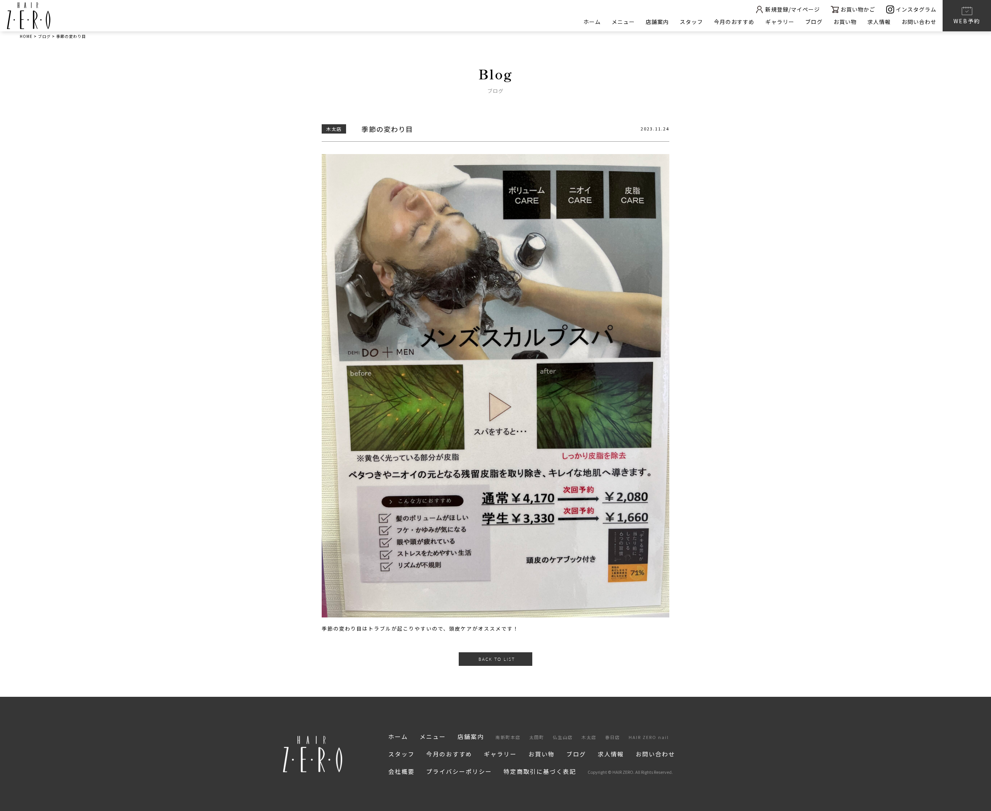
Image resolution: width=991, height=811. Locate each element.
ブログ (814, 22)
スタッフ (691, 22)
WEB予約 (966, 21)
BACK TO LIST (496, 659)
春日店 (612, 737)
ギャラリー (779, 22)
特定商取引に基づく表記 (540, 771)
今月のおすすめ (734, 22)
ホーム (592, 22)
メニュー (623, 22)
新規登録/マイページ (792, 9)
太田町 (536, 737)
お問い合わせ (919, 22)
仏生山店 (563, 737)
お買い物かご (857, 9)
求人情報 (879, 22)
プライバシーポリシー (459, 771)
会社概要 (401, 771)
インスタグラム (916, 9)
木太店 (589, 737)
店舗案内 (657, 22)
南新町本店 (508, 737)
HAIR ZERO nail (649, 737)
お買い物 (845, 22)
